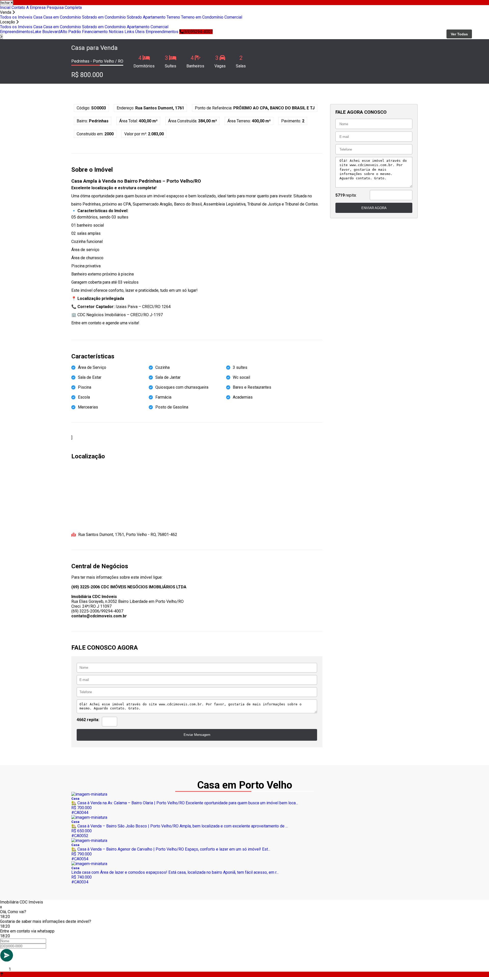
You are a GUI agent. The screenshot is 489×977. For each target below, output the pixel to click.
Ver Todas (459, 34)
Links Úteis (135, 31)
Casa (37, 17)
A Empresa (36, 7)
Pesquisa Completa (64, 7)
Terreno (173, 17)
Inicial (5, 7)
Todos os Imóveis (16, 17)
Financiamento (95, 31)
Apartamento (154, 17)
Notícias (116, 31)
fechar (6, 3)
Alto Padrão (70, 31)
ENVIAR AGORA (374, 208)
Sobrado (134, 17)
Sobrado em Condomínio (104, 17)
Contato (18, 7)
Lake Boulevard (46, 31)
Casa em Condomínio (62, 17)
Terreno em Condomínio (202, 17)
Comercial (233, 17)
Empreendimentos (16, 31)
